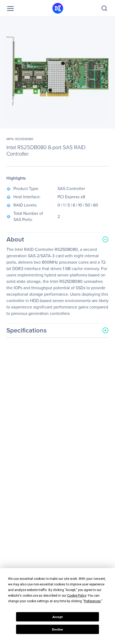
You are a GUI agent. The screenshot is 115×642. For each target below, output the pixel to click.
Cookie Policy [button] (76, 595)
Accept (57, 617)
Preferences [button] (92, 601)
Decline (57, 629)
